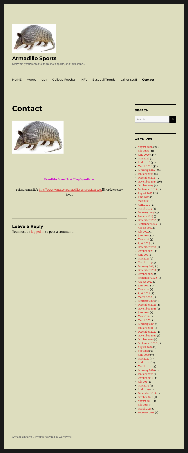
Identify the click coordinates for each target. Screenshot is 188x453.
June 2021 (143, 312)
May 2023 (143, 258)
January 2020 (145, 374)
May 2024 (143, 239)
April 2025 (144, 204)
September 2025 (147, 189)
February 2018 (146, 412)
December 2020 (147, 331)
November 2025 (147, 181)
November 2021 (147, 308)
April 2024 (144, 243)
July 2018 (143, 404)
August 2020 (145, 347)
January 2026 (145, 174)
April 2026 (144, 162)
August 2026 (145, 147)
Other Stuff (129, 79)
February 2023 (146, 266)
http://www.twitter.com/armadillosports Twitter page (70, 189)
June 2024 (144, 235)
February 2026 (146, 170)
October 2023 (145, 251)
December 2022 (147, 270)
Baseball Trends (103, 79)
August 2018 (145, 401)
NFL (84, 79)
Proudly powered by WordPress (53, 437)
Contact (148, 79)
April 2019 (144, 389)
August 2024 (145, 227)
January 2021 (145, 327)
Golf (44, 79)
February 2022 (146, 301)
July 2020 (143, 351)
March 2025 (145, 208)
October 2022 (145, 274)
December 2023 (147, 247)
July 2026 (143, 150)
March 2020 (145, 366)
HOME (17, 79)
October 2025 (145, 185)
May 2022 (143, 289)
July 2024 (143, 231)
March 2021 (145, 320)
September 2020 (147, 343)
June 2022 (144, 285)
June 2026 (144, 154)
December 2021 (147, 304)
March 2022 (145, 297)
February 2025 (146, 212)
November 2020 (147, 335)
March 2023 (145, 262)
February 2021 (146, 324)
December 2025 (147, 177)
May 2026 (143, 158)
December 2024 (147, 220)
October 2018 (145, 397)
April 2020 (144, 362)
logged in (37, 231)
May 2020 (143, 358)
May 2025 (143, 200)
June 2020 (144, 354)
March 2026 (145, 166)
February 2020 (146, 370)
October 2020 (145, 339)
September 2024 (147, 224)
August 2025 (145, 193)
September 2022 (147, 277)
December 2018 (147, 393)
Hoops (31, 79)
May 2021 (143, 316)
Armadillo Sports (34, 58)
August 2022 (145, 281)
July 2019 (143, 381)
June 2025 (144, 197)
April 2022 (144, 293)
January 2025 (145, 216)
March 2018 (145, 408)
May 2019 (143, 385)
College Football (64, 79)
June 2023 (143, 254)
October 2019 (145, 378)
